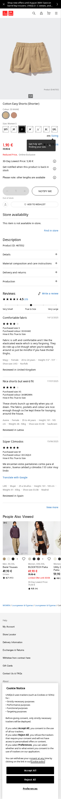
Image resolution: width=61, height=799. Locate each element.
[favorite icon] (23, 559)
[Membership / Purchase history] (41, 13)
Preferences (30, 788)
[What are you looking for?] (34, 13)
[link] (34, 4)
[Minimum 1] (7, 191)
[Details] (54, 168)
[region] (30, 741)
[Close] (50, 145)
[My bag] (49, 13)
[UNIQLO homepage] (8, 13)
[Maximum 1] (24, 191)
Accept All (30, 770)
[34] (14, 115)
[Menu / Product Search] (56, 13)
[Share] (5, 204)
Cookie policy (38, 761)
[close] (3, 4)
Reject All (30, 779)
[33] (6, 115)
